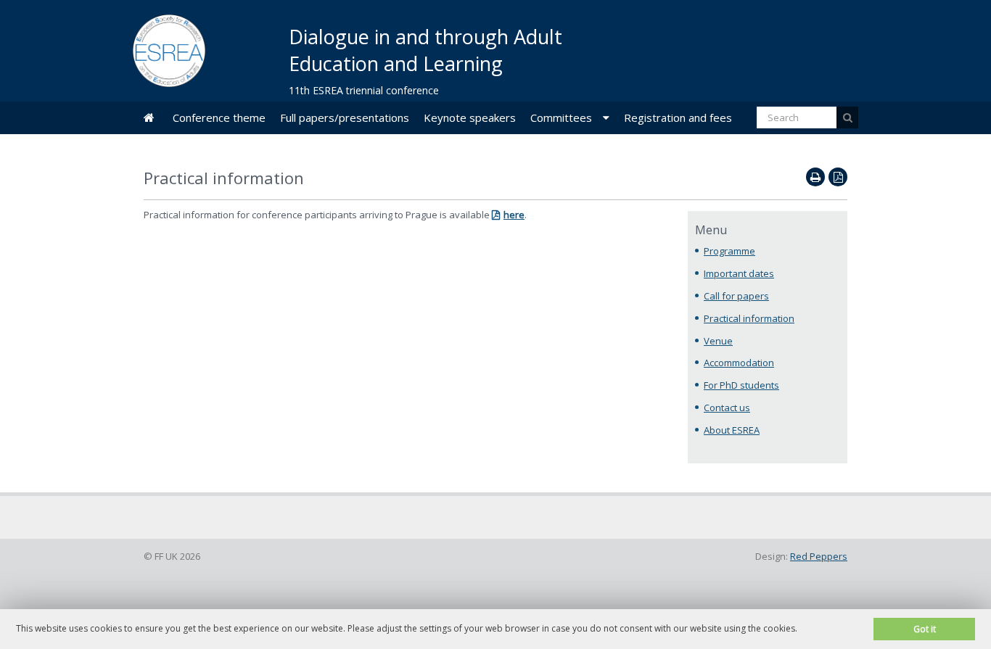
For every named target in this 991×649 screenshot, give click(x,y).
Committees (561, 117)
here (514, 214)
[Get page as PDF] (837, 177)
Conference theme (219, 117)
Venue (718, 340)
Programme (729, 250)
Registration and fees (678, 117)
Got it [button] (924, 628)
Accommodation (739, 362)
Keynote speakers (470, 117)
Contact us (727, 407)
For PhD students (741, 385)
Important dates (739, 273)
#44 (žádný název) (149, 118)
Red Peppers (818, 556)
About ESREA (732, 430)
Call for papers (736, 295)
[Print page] (815, 177)
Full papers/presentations (344, 117)
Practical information (749, 318)
